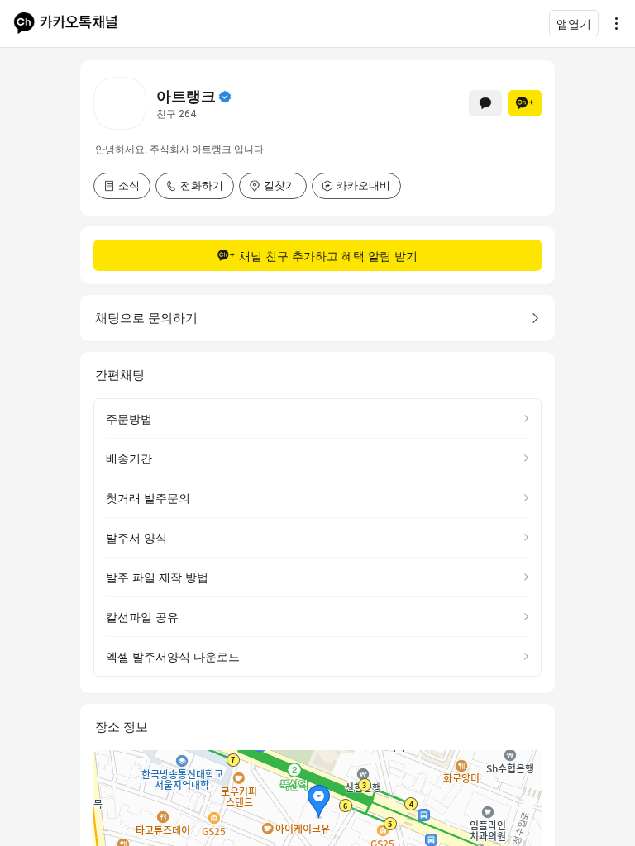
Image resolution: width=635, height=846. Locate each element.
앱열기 (573, 24)
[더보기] (612, 23)
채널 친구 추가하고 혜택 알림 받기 (328, 256)
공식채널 (225, 96)
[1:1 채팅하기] (485, 103)
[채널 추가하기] (525, 103)
